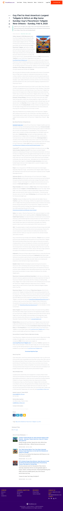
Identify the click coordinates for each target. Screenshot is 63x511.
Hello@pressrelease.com (54, 495)
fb (51, 498)
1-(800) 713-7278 (56, 492)
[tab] (31, 435)
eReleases (19, 495)
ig (53, 498)
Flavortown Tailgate (31, 421)
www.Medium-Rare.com (43, 389)
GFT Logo (15, 429)
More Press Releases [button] (19, 435)
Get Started (56, 2)
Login (47, 2)
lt (55, 498)
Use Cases (19, 2)
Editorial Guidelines (39, 506)
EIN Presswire (20, 492)
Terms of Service (36, 494)
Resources (30, 2)
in (49, 498)
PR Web (18, 494)
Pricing (24, 2)
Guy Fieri (38, 421)
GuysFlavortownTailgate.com (37, 329)
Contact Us (40, 2)
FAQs (2, 494)
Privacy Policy (36, 492)
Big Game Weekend (21, 421)
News (35, 2)
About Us (3, 492)
